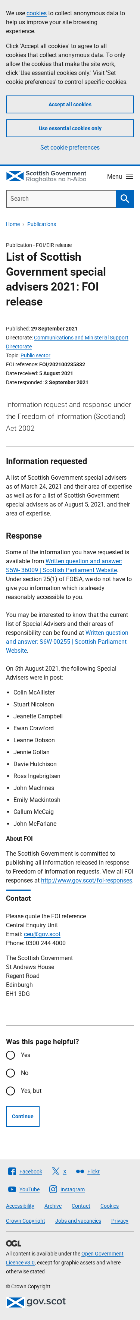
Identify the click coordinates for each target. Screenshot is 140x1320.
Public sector (35, 355)
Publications (41, 224)
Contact (81, 1206)
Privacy (119, 1221)
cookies (37, 13)
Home (13, 224)
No (24, 1072)
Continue (23, 1116)
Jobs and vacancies (78, 1221)
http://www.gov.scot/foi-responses (86, 880)
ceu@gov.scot (42, 934)
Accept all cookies (70, 104)
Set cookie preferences (70, 147)
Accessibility (20, 1206)
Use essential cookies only (70, 128)
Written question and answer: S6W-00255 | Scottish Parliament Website (67, 641)
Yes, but (31, 1090)
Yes (25, 1055)
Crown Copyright (25, 1221)
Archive (53, 1206)
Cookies (109, 1206)
